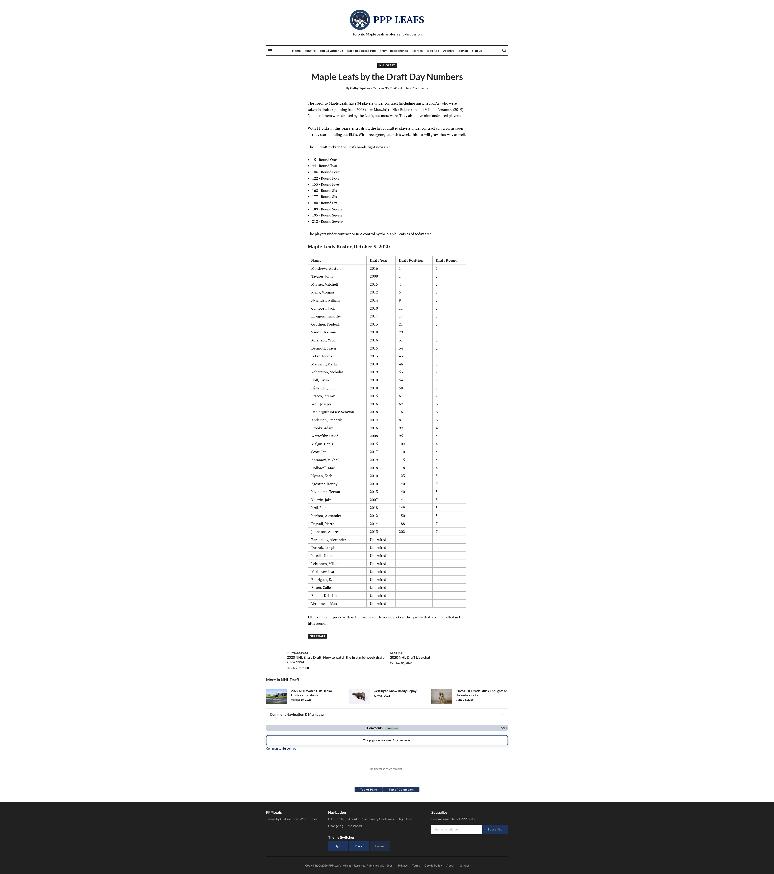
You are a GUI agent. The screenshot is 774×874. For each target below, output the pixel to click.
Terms (416, 865)
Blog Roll (433, 50)
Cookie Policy (433, 865)
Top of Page (368, 789)
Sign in (463, 50)
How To (310, 50)
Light (338, 846)
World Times (308, 819)
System (380, 846)
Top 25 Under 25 (331, 50)
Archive (449, 50)
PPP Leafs (398, 19)
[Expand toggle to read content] (501, 714)
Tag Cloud (405, 819)
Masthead (355, 826)
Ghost (389, 865)
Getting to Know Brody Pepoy (395, 691)
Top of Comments (401, 789)
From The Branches (394, 50)
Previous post (297, 652)
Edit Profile (336, 819)
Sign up (477, 50)
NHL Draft (387, 65)
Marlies (417, 50)
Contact (464, 865)
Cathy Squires (358, 88)
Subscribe (495, 829)
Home (296, 50)
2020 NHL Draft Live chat (410, 657)
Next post (397, 652)
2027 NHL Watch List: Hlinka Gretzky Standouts (311, 693)
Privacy (403, 865)
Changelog (335, 826)
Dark (358, 846)
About (352, 819)
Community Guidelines (378, 819)
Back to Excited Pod (361, 50)
